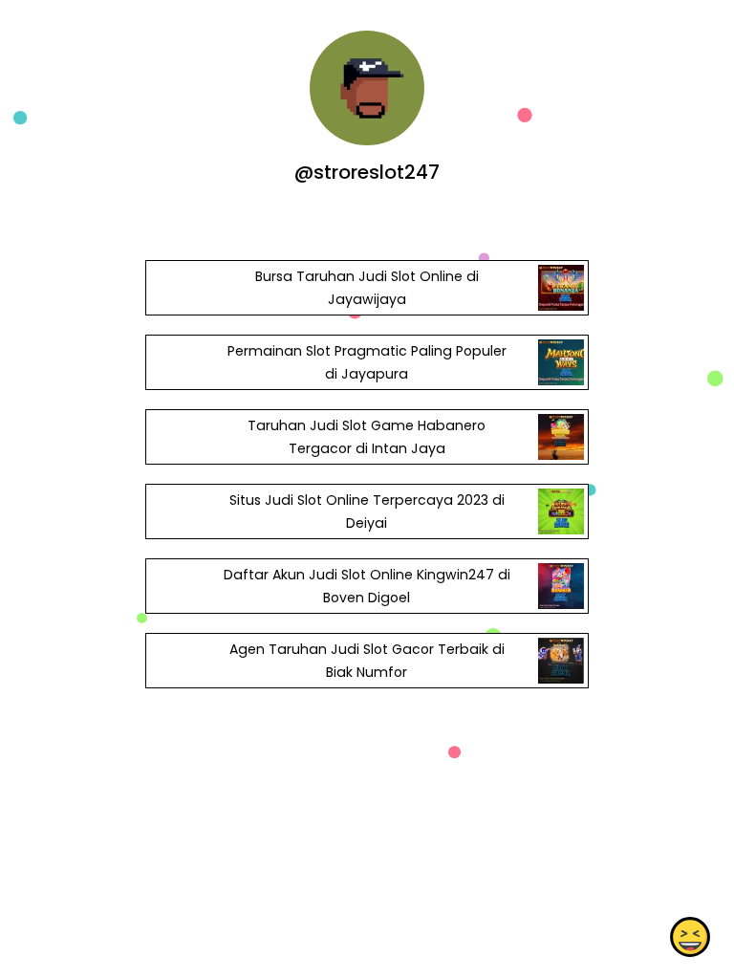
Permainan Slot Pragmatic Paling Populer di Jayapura (367, 362)
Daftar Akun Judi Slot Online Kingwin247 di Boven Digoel (367, 586)
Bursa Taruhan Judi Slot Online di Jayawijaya (367, 288)
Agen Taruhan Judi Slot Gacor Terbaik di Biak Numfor (367, 661)
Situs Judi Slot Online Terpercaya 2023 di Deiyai (367, 511)
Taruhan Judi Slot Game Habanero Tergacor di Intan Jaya (367, 437)
